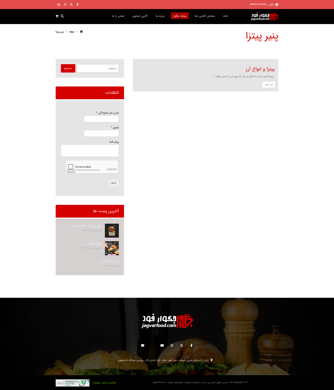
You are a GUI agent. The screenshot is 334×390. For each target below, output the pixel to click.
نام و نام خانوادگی (107, 113)
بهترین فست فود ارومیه (86, 225)
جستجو (68, 68)
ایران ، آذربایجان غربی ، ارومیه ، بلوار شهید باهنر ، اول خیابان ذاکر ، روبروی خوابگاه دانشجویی (163, 360)
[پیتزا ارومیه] (112, 248)
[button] (77, 4)
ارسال (113, 183)
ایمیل (115, 127)
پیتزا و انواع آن (109, 261)
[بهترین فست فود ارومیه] (112, 231)
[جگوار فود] (264, 17)
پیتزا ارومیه (94, 243)
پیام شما (114, 142)
